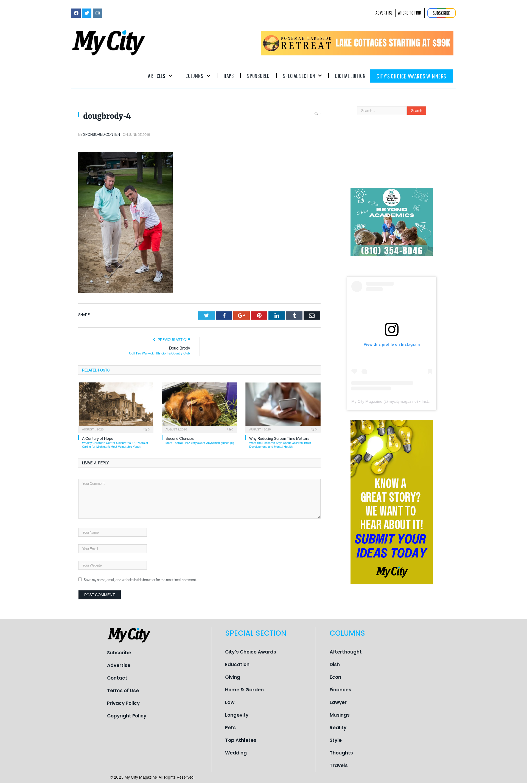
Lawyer (338, 702)
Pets (230, 727)
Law (229, 702)
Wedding (236, 753)
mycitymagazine (403, 401)
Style (336, 740)
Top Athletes (240, 740)
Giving (232, 677)
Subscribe (119, 652)
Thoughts (341, 753)
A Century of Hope (115, 442)
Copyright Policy (126, 715)
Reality (338, 727)
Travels (339, 765)
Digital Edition (350, 75)
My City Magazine (366, 401)
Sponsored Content (102, 134)
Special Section (299, 75)
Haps (229, 75)
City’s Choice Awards (250, 652)
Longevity (236, 715)
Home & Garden (244, 689)
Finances (340, 689)
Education (237, 664)
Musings (340, 715)
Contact (117, 678)
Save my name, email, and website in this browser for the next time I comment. (140, 580)
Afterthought (346, 652)
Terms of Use (123, 690)
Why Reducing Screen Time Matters (280, 442)
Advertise (118, 665)
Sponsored (258, 75)
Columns (194, 75)
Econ (335, 677)
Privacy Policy (123, 703)
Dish (335, 664)
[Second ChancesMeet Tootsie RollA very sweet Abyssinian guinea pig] (199, 407)
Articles (157, 75)
